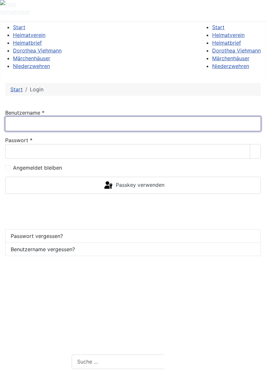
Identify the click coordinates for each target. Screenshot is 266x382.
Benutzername (24, 112)
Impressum (131, 318)
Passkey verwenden (139, 185)
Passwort (18, 140)
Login (123, 347)
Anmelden (23, 206)
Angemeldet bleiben (37, 167)
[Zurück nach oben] (258, 374)
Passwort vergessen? (37, 236)
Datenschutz (133, 333)
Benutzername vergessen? (43, 249)
